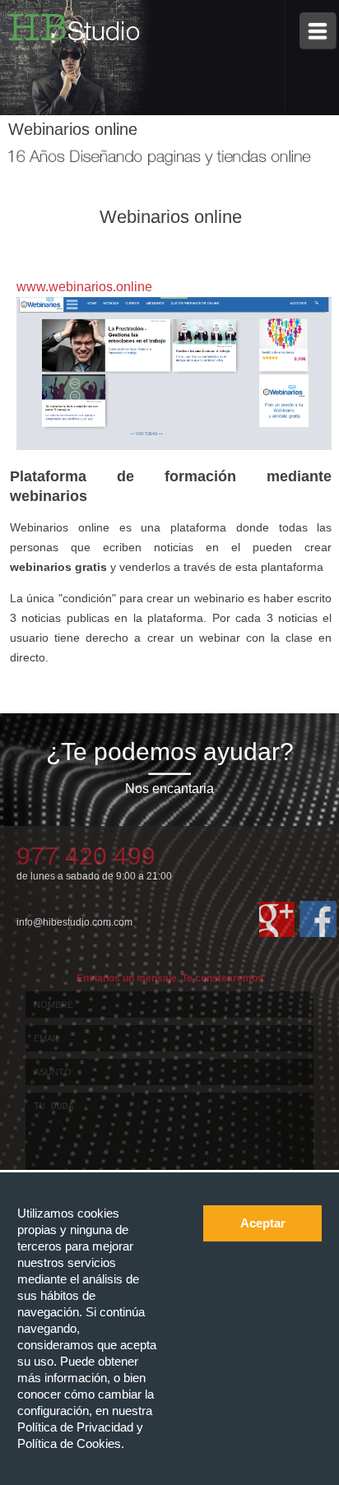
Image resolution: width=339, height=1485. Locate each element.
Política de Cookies (69, 1443)
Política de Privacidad (77, 1427)
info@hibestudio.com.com (74, 922)
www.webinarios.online (84, 287)
